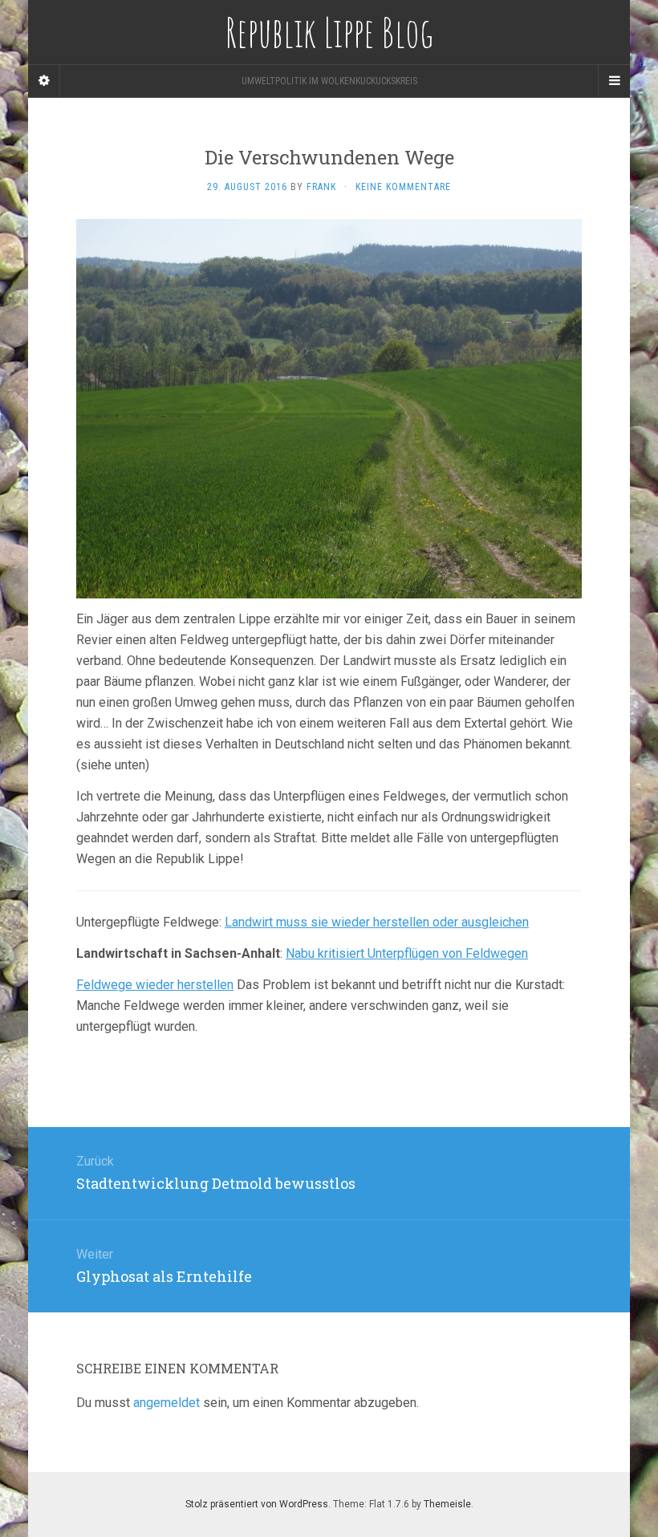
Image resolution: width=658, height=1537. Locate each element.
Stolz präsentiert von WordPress (256, 1504)
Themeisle (447, 1504)
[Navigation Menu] (614, 81)
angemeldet (166, 1402)
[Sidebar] (44, 81)
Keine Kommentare (403, 187)
